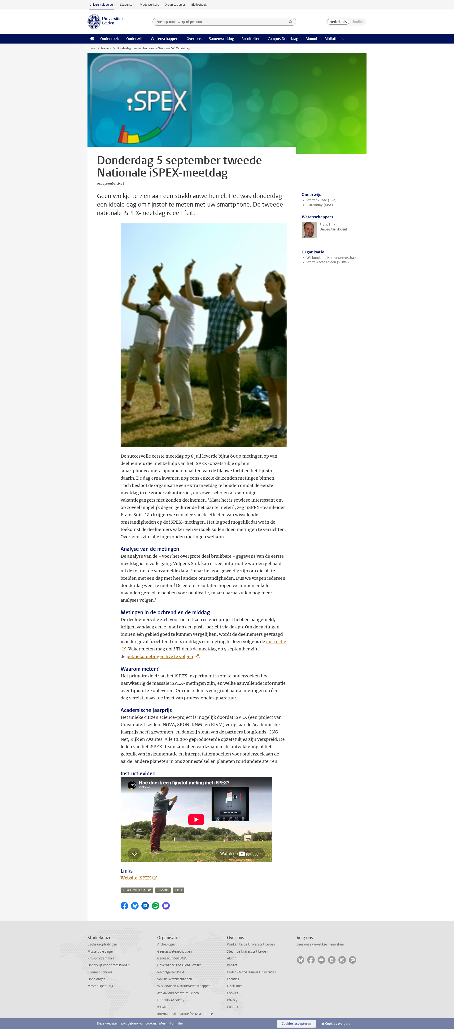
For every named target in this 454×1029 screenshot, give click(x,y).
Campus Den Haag (283, 38)
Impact (232, 965)
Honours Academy (170, 1000)
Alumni (311, 38)
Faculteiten (250, 38)
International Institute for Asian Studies (185, 1014)
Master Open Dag (100, 986)
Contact (232, 1007)
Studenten (127, 5)
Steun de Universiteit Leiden (247, 951)
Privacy (232, 1000)
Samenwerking (221, 38)
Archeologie (166, 944)
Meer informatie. (171, 1023)
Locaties (233, 979)
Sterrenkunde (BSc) (321, 200)
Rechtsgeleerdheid (170, 972)
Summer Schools (99, 972)
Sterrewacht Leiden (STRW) (327, 262)
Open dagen (96, 979)
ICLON (161, 1007)
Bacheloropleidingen (102, 944)
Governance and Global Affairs (179, 965)
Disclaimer (234, 986)
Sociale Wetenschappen (174, 979)
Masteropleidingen (100, 951)
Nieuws (106, 48)
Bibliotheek (199, 5)
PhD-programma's (100, 958)
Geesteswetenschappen (174, 951)
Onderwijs (134, 38)
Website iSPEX (136, 878)
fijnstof (162, 890)
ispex (178, 890)
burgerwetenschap (137, 890)
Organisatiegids (175, 5)
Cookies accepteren (296, 1023)
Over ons (194, 38)
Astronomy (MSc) (319, 205)
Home (91, 48)
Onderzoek (109, 38)
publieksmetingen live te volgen (160, 656)
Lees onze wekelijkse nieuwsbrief (321, 944)
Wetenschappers (165, 38)
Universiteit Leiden (101, 5)
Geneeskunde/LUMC (172, 958)
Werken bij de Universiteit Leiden (251, 944)
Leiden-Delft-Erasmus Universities (251, 972)
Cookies (232, 993)
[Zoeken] (290, 22)
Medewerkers (149, 5)
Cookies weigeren (338, 1023)
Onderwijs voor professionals (108, 965)
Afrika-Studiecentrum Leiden (178, 993)
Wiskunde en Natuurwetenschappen (333, 258)
